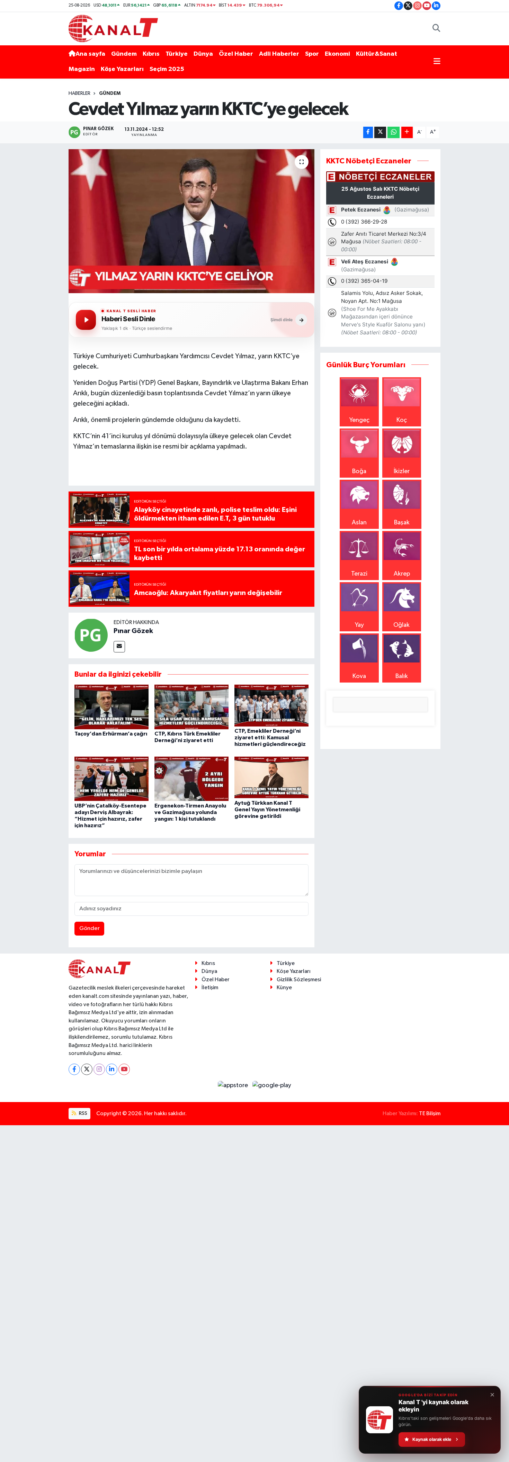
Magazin (82, 69)
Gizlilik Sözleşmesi (299, 979)
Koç (401, 420)
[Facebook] (74, 1069)
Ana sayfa (90, 54)
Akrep (402, 574)
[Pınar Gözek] (91, 635)
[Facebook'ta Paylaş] (368, 132)
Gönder (89, 928)
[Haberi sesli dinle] (86, 320)
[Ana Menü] (437, 61)
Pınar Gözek (133, 631)
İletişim (210, 987)
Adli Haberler (279, 54)
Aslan (359, 523)
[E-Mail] (119, 646)
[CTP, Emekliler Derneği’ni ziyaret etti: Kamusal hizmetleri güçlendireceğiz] (271, 705)
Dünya (203, 54)
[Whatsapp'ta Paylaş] (393, 132)
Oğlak (401, 625)
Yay (359, 625)
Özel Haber (236, 54)
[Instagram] (99, 1069)
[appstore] (233, 1085)
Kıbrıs (151, 54)
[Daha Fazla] (407, 132)
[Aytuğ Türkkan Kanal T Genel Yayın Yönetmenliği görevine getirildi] (271, 777)
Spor (312, 54)
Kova (359, 676)
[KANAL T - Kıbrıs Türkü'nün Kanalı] (113, 28)
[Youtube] (124, 1069)
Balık (401, 676)
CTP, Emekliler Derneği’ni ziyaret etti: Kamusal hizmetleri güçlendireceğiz (270, 737)
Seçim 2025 (167, 69)
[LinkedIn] (111, 1069)
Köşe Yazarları (122, 69)
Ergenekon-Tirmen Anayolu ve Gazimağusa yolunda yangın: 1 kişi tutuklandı (190, 812)
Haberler (79, 93)
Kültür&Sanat (376, 54)
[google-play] (272, 1085)
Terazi (359, 574)
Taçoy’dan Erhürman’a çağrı (110, 734)
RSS (82, 1113)
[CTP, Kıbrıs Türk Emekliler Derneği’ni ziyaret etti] (191, 707)
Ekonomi (337, 54)
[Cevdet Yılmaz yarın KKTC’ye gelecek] (192, 221)
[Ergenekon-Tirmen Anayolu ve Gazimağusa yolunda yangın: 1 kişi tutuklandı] (191, 778)
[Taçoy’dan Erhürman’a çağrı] (111, 707)
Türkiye (177, 54)
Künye (284, 987)
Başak (402, 523)
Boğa (359, 471)
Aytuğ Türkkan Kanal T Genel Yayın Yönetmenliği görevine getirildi (267, 809)
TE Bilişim (429, 1113)
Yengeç (359, 420)
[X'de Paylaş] (380, 132)
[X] (86, 1069)
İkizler (402, 471)
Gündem (124, 54)
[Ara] (436, 28)
